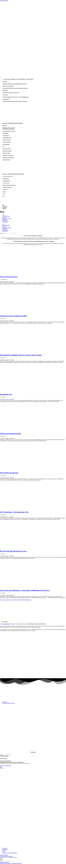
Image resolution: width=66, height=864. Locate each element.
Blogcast (4, 217)
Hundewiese (5, 220)
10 (26, 599)
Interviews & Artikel (7, 218)
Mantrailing (5, 219)
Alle (3, 214)
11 (29, 599)
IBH (4, 629)
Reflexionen (5, 221)
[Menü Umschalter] (0, 77)
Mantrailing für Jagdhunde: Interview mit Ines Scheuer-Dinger (21, 355)
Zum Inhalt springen (4, 0)
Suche (1, 233)
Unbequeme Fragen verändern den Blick (13, 316)
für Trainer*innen (6, 216)
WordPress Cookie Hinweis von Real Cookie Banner (11, 863)
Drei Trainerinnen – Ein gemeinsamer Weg (14, 512)
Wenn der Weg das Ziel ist (8, 277)
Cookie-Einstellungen (4, 862)
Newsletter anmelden (4, 755)
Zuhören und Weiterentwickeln (10, 433)
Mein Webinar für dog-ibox (9, 473)
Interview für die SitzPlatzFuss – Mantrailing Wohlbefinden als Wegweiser (25, 590)
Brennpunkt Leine (6, 394)
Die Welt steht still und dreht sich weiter (13, 551)
